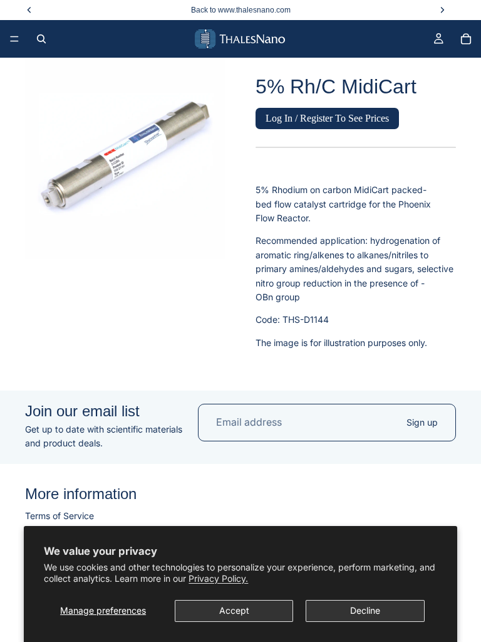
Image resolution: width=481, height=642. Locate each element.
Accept (234, 610)
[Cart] (466, 39)
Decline (365, 610)
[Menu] (14, 38)
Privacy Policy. (218, 578)
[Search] (41, 39)
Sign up (422, 422)
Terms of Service (59, 515)
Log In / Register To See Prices (327, 118)
